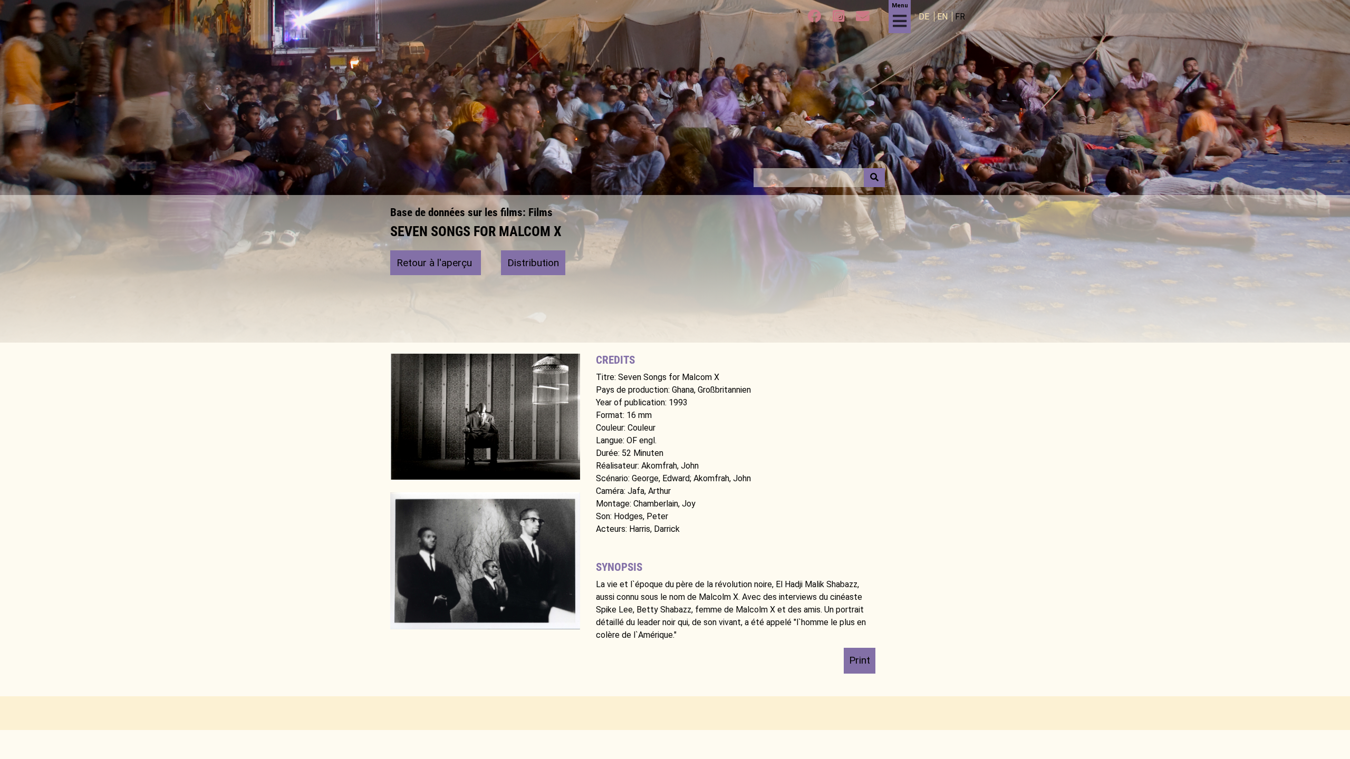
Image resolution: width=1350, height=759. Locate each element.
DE (925, 17)
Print (859, 660)
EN (943, 17)
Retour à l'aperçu (436, 263)
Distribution (533, 263)
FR (960, 17)
